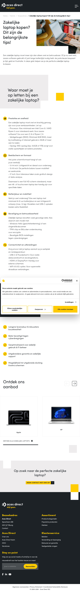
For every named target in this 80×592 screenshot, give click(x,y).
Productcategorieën (49, 519)
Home (5, 16)
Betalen (45, 536)
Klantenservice (50, 533)
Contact (5, 528)
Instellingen (69, 302)
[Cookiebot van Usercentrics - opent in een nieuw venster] (63, 280)
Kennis (12, 16)
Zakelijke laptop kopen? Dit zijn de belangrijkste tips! (49, 16)
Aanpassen (39, 309)
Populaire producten (49, 522)
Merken (45, 525)
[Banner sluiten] (77, 280)
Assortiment (49, 515)
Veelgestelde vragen (49, 546)
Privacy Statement (36, 587)
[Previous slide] (66, 383)
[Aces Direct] (12, 6)
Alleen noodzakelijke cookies (14, 309)
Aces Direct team (8, 540)
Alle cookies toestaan (65, 309)
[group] (18, 416)
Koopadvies (21, 16)
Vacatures (6, 546)
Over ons (5, 536)
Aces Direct (9, 533)
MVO (4, 543)
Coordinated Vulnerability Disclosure (55, 587)
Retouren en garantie (50, 543)
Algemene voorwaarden (20, 587)
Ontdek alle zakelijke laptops (16, 441)
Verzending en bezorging (51, 540)
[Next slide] (74, 383)
